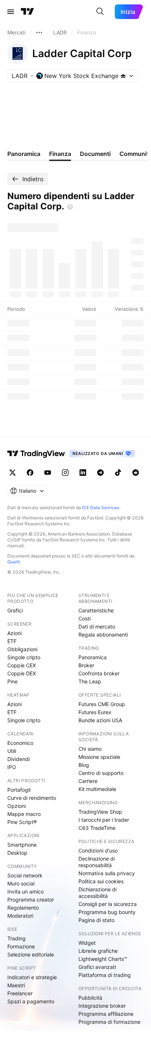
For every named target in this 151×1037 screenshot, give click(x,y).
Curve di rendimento (31, 798)
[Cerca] (100, 11)
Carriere (87, 781)
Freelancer (20, 993)
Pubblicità (90, 998)
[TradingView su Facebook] (30, 472)
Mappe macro (24, 814)
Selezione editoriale (30, 954)
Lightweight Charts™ (102, 959)
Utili (11, 751)
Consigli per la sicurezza (107, 904)
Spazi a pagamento (30, 1001)
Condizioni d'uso (98, 850)
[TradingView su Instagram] (65, 472)
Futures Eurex (94, 712)
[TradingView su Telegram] (100, 472)
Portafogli (18, 790)
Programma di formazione (109, 1022)
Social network (25, 875)
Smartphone (22, 845)
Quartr (13, 561)
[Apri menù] (10, 11)
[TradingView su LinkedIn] (83, 472)
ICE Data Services (100, 507)
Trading (16, 938)
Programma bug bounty (107, 912)
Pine (12, 681)
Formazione (21, 946)
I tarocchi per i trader (103, 820)
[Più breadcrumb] (39, 32)
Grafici (15, 610)
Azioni (14, 633)
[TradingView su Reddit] (135, 472)
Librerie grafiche (98, 951)
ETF (11, 641)
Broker (86, 665)
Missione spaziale (99, 757)
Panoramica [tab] (23, 153)
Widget (87, 943)
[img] (123, 75)
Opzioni (16, 806)
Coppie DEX (21, 673)
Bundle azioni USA (100, 720)
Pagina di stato (96, 920)
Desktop (17, 853)
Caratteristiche (96, 610)
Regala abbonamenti (103, 634)
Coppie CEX (21, 665)
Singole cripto (23, 657)
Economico (20, 743)
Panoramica (92, 657)
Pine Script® (22, 822)
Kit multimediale (97, 789)
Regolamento (23, 907)
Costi (84, 618)
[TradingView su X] (12, 472)
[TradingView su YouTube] (48, 472)
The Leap (89, 681)
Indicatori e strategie (32, 977)
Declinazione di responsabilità (96, 861)
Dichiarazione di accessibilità (97, 892)
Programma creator (30, 899)
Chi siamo (90, 749)
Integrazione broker (102, 1006)
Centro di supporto (101, 773)
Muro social (20, 883)
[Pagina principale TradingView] (27, 12)
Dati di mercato (96, 626)
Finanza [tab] (60, 153)
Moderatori (20, 916)
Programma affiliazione (105, 1014)
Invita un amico (25, 891)
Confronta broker (98, 673)
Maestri (16, 985)
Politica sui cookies (101, 881)
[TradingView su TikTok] (118, 472)
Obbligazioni (22, 649)
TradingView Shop (100, 812)
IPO (11, 767)
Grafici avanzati (97, 967)
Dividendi (18, 759)
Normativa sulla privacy (106, 873)
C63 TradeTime (96, 828)
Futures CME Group (101, 704)
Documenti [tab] (95, 153)
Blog (83, 765)
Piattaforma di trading (104, 975)
